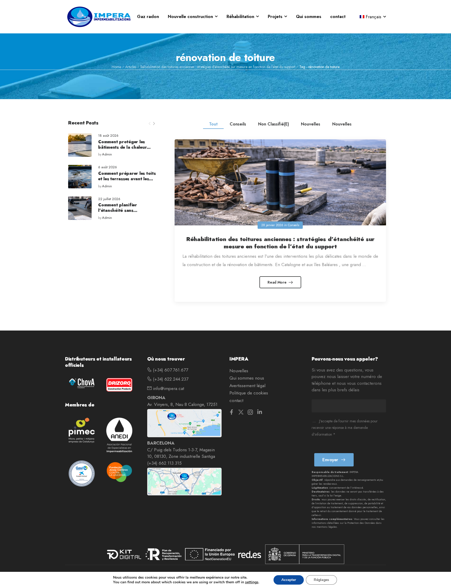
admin (107, 154)
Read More (277, 282)
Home (116, 66)
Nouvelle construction (190, 16)
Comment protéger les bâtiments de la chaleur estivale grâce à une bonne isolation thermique (126, 150)
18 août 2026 (108, 136)
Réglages (321, 579)
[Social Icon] (231, 412)
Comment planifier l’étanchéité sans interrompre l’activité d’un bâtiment (125, 213)
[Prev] (149, 123)
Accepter (288, 579)
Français (373, 17)
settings (251, 582)
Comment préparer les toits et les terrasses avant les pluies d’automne (127, 178)
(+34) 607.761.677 (170, 370)
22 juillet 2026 (109, 199)
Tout (213, 124)
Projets (275, 16)
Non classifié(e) (273, 124)
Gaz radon (148, 16)
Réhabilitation (240, 16)
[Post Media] (80, 145)
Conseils (238, 124)
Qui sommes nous (246, 378)
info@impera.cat (168, 388)
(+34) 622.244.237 (170, 379)
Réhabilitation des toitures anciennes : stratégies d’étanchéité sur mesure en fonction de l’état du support (217, 66)
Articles (130, 66)
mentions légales (327, 527)
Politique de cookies (248, 393)
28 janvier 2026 (272, 225)
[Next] (154, 123)
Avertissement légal (247, 385)
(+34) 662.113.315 (164, 463)
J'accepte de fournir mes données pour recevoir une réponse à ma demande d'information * (345, 427)
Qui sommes (308, 16)
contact (338, 16)
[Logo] (99, 17)
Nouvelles (310, 124)
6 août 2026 (107, 167)
